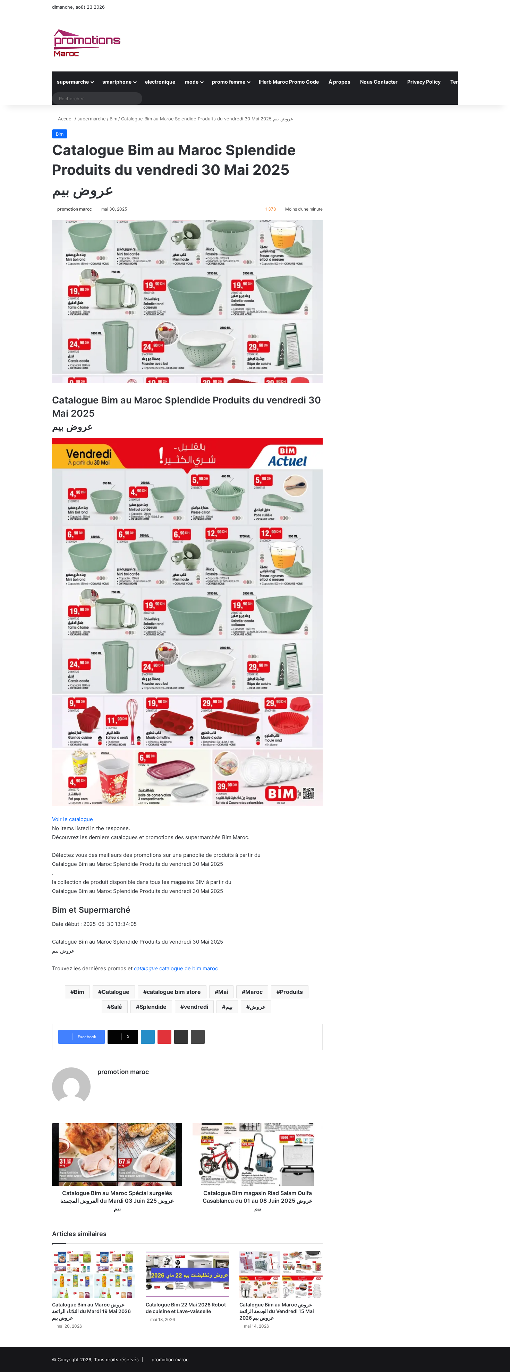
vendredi (196, 1006)
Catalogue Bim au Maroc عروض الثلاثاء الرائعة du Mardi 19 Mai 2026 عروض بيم (91, 1311)
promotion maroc (74, 209)
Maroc (254, 991)
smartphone (116, 82)
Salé (116, 1006)
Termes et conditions (475, 82)
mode (191, 82)
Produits (291, 991)
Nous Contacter (379, 82)
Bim (113, 118)
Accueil (65, 118)
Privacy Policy (424, 82)
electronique (160, 82)
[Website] (101, 1084)
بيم (229, 1006)
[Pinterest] (164, 1037)
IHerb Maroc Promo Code (289, 82)
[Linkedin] (148, 1037)
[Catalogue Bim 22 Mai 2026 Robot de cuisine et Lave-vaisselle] (187, 1274)
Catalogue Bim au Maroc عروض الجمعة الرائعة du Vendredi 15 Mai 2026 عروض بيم (276, 1311)
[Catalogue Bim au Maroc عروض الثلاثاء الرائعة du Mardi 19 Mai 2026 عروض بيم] (93, 1274)
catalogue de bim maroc (176, 968)
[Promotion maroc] (86, 43)
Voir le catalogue (72, 819)
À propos (339, 82)
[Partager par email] (181, 1037)
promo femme (228, 82)
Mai (223, 991)
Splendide (153, 1006)
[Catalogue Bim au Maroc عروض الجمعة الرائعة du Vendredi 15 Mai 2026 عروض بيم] (281, 1274)
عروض (258, 1006)
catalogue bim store (174, 991)
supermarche (73, 82)
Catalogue (115, 991)
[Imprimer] (198, 1037)
